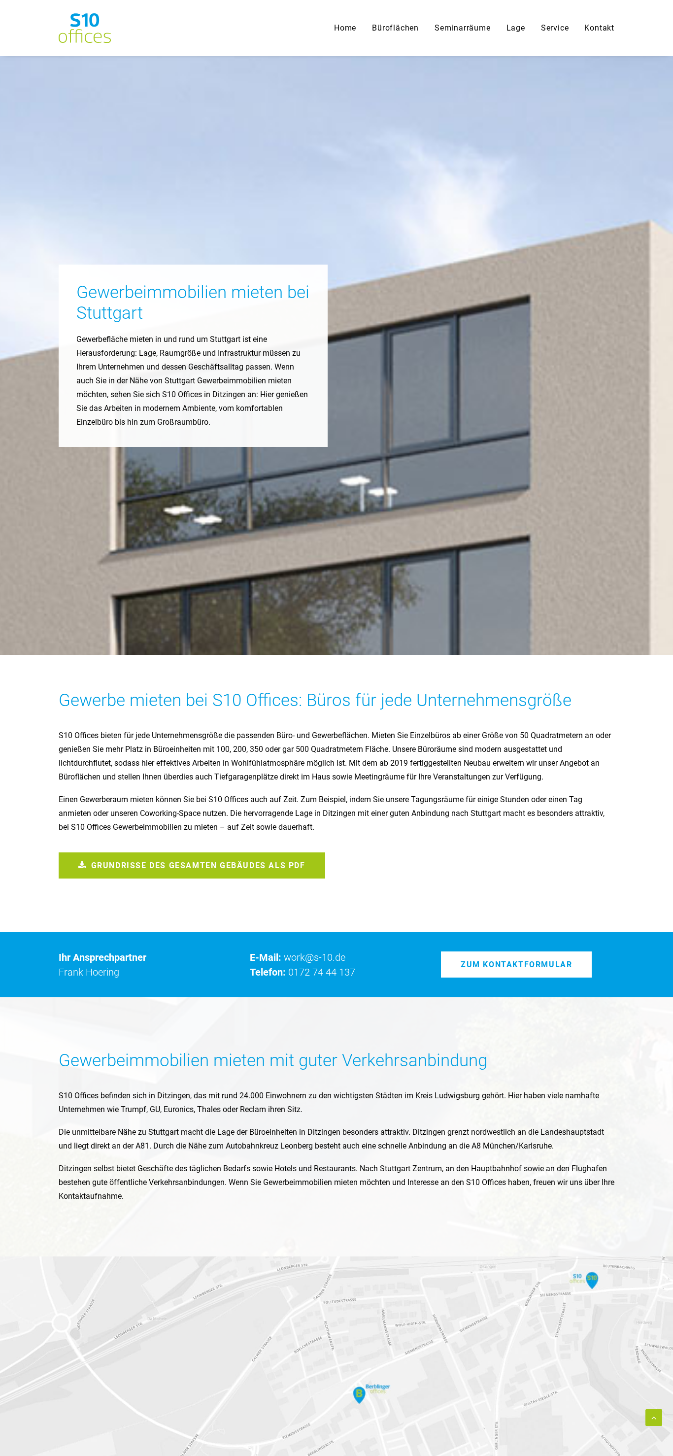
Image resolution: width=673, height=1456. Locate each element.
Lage (515, 28)
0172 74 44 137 (321, 972)
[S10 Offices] (85, 28)
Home (345, 28)
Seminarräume (463, 28)
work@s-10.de (314, 957)
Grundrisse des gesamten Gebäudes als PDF (198, 865)
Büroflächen (395, 28)
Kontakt (599, 28)
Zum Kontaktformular (516, 964)
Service (555, 28)
